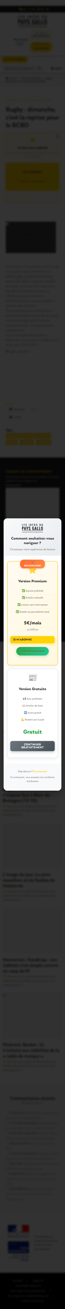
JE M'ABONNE (22, 639)
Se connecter (40, 771)
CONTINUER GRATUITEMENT (32, 746)
